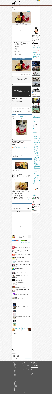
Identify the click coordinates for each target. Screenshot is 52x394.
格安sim (33, 189)
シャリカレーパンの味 (17, 51)
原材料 (16, 49)
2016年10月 (15, 386)
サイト (29, 150)
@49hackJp (29, 242)
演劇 (33, 125)
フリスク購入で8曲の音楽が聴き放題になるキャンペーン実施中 (22, 289)
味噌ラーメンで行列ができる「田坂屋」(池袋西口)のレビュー (22, 316)
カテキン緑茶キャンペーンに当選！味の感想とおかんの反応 (37, 151)
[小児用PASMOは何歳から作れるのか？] (36, 73)
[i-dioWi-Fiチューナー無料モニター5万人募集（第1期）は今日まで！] (13, 265)
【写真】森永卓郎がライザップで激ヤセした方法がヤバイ (21, 275)
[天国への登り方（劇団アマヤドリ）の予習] (36, 110)
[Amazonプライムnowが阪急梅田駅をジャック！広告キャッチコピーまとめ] (13, 298)
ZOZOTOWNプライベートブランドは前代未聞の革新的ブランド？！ (37, 139)
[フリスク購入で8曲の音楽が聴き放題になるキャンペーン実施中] (13, 290)
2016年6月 (15, 388)
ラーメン (34, 193)
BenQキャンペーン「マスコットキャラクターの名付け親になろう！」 (37, 145)
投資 (33, 126)
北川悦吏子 (24, 368)
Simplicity (27, 392)
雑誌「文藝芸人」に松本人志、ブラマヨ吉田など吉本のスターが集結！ (37, 137)
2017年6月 (15, 382)
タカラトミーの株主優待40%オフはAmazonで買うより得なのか (35, 96)
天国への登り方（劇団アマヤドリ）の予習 (36, 112)
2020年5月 (15, 372)
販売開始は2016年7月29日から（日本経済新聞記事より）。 (21, 43)
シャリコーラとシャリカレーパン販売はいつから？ (20, 42)
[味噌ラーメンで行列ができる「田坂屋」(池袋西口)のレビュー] (36, 79)
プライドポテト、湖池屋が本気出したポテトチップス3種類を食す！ (37, 141)
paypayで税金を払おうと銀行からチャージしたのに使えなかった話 (36, 91)
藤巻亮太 (22, 368)
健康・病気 (34, 195)
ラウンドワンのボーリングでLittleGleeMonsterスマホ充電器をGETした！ (37, 159)
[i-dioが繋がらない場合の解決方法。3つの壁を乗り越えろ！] (13, 280)
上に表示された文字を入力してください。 (16, 351)
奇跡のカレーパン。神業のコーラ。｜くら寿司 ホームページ (20, 147)
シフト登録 (29, 368)
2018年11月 (15, 376)
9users (38, 50)
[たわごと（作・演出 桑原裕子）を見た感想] (36, 84)
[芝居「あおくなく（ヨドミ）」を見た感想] (36, 63)
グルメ (33, 128)
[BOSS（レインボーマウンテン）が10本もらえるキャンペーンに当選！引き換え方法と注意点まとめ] (13, 269)
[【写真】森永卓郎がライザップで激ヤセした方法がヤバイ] (13, 276)
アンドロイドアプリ (35, 188)
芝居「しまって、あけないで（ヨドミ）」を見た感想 (21, 306)
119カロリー (21, 116)
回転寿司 (21, 242)
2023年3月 (15, 366)
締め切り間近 (28, 365)
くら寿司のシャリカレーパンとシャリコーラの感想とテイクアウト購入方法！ (21, 199)
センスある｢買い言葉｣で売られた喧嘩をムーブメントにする (37, 181)
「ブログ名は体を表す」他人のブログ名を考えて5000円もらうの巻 (22, 250)
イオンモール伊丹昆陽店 (27, 369)
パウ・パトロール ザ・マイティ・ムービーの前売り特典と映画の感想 (36, 101)
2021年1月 (15, 369)
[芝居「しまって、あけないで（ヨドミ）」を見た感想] (36, 68)
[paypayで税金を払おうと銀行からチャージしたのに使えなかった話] (36, 89)
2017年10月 (15, 381)
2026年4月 (15, 363)
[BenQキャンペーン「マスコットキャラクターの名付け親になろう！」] (13, 294)
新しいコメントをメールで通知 (16, 355)
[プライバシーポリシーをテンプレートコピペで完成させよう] (13, 283)
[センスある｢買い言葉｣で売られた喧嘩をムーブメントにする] (13, 273)
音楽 (33, 183)
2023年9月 (15, 365)
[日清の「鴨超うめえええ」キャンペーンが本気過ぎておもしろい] (13, 287)
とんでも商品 (26, 242)
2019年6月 (15, 374)
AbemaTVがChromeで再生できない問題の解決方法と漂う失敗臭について (37, 163)
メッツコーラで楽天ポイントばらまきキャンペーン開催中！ (21, 246)
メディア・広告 (28, 11)
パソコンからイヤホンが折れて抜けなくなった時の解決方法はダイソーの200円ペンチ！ (36, 122)
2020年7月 (15, 371)
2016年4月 (15, 389)
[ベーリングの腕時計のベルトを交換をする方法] (36, 105)
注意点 (16, 48)
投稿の (32, 373)
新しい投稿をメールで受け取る (16, 356)
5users (36, 57)
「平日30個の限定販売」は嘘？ (19, 54)
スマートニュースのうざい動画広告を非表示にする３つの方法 (37, 161)
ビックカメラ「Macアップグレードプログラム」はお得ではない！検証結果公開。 (36, 47)
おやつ (33, 194)
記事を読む (16, 252)
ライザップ (25, 369)
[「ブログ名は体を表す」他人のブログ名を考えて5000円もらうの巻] (13, 251)
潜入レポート (24, 363)
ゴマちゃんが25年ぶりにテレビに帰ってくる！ (20, 257)
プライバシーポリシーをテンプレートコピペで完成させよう (21, 282)
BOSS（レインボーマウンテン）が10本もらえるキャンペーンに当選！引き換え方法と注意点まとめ (22, 268)
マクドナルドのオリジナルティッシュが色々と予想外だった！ (37, 155)
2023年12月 (15, 364)
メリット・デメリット (25, 365)
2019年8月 (15, 373)
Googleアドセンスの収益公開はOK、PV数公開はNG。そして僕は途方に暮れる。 (36, 57)
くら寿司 (23, 242)
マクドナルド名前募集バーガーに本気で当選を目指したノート (37, 175)
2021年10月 (15, 367)
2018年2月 (15, 379)
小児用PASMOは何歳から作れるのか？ (35, 75)
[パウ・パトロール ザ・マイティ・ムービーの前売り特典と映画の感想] (36, 100)
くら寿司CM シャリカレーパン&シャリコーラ (20, 44)
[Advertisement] (21, 34)
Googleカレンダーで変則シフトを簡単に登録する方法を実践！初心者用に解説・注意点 (36, 54)
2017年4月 (15, 383)
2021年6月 (15, 368)
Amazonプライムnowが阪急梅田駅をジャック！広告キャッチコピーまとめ (37, 173)
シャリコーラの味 (16, 46)
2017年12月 (15, 380)
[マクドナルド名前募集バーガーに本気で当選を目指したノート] (13, 255)
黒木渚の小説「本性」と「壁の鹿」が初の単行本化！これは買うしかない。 (37, 143)
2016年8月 (15, 387)
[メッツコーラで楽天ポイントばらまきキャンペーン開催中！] (13, 247)
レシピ (33, 127)
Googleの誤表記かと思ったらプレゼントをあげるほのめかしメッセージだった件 (37, 134)
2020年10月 (15, 370)
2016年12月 (15, 385)
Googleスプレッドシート (26, 368)
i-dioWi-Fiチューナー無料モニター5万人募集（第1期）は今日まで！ (22, 264)
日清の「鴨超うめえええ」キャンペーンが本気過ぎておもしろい (37, 165)
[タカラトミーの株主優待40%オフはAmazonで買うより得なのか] (36, 94)
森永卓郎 (23, 369)
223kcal (21, 160)
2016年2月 (15, 390)
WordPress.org (32, 374)
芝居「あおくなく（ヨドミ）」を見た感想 (36, 64)
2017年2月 (15, 384)
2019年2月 (15, 375)
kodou (34, 116)
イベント (34, 182)
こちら (36, 42)
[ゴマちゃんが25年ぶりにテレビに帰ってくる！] (13, 258)
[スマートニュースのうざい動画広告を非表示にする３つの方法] (13, 262)
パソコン (34, 187)
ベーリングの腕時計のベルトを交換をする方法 (36, 107)
